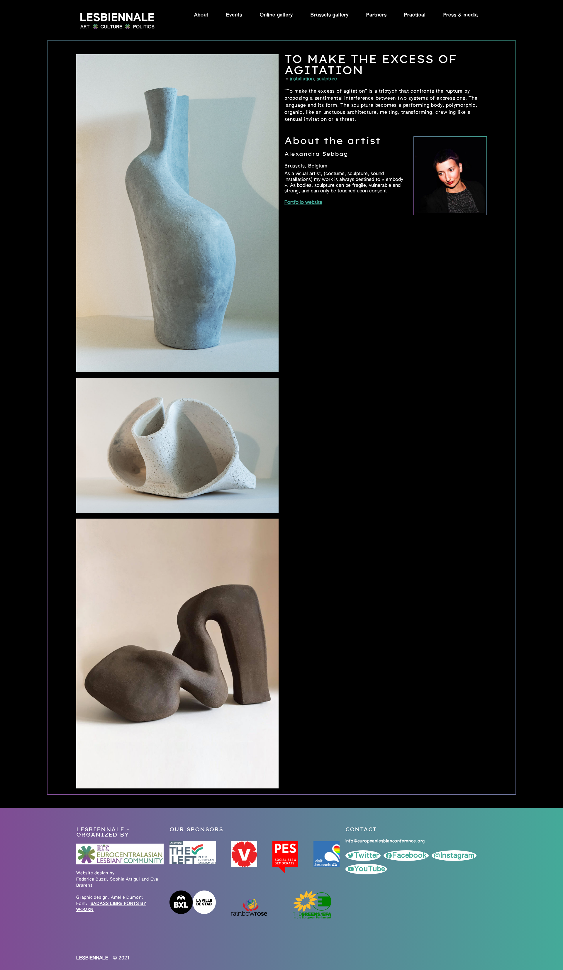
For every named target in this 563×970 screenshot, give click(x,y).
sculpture (327, 79)
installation (302, 79)
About (201, 15)
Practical (414, 15)
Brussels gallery (330, 15)
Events (234, 15)
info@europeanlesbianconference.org (385, 841)
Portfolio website (303, 202)
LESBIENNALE (92, 958)
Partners (376, 15)
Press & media (460, 15)
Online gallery (276, 15)
